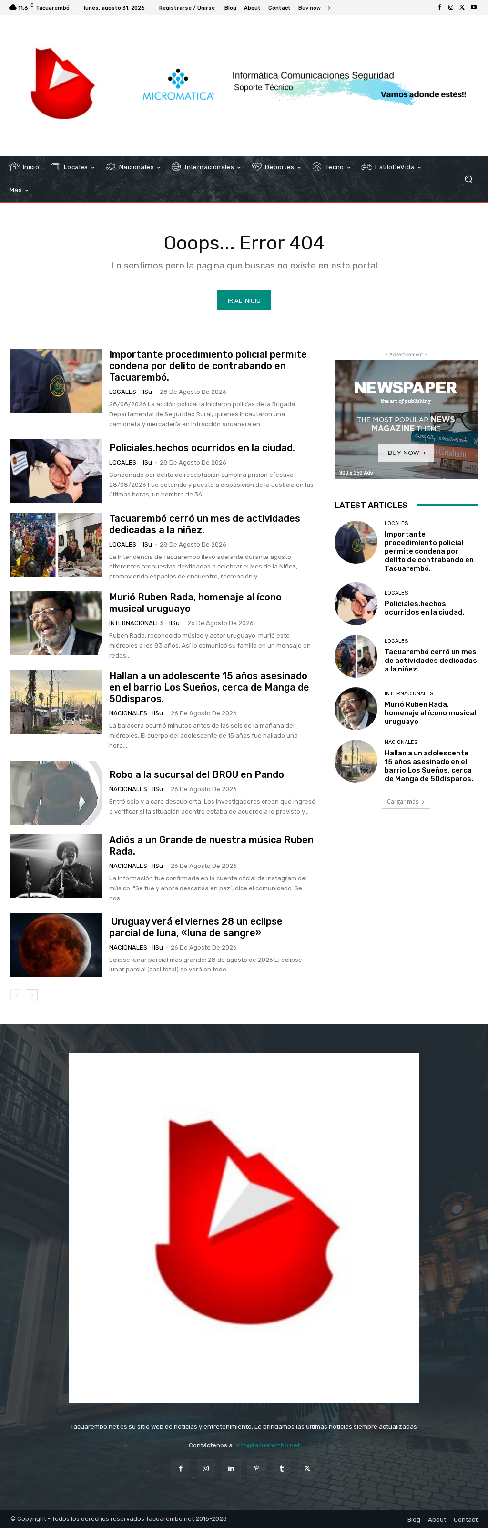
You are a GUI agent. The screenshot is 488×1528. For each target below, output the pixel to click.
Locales (122, 392)
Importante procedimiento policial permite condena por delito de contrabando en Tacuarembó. (208, 366)
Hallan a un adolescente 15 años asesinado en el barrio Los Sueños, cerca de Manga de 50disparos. (209, 687)
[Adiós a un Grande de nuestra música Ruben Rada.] (56, 866)
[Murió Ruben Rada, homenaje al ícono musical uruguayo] (56, 623)
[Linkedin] (231, 1468)
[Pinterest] (256, 1468)
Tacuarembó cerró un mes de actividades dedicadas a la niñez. (431, 660)
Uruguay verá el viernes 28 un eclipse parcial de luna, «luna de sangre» (196, 927)
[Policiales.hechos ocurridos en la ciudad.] (56, 471)
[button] (468, 179)
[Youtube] (473, 7)
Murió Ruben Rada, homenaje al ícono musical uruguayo (430, 713)
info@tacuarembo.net (267, 1445)
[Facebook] (439, 7)
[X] (462, 7)
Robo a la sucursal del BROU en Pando (196, 774)
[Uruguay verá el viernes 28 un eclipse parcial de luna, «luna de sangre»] (56, 945)
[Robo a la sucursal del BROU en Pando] (56, 793)
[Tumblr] (282, 1468)
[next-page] (32, 995)
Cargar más (402, 801)
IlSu (147, 391)
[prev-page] (16, 995)
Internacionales (136, 623)
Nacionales (128, 713)
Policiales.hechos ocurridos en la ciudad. (202, 448)
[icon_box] (314, 9)
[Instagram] (451, 7)
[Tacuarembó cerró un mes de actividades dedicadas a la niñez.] (56, 545)
